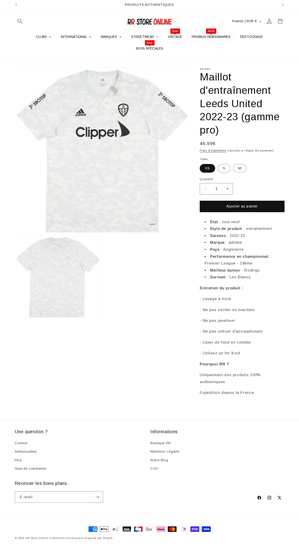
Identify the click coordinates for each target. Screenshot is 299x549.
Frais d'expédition (213, 150)
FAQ (18, 460)
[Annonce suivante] (283, 4)
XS (207, 168)
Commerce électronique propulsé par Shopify (81, 538)
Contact (21, 443)
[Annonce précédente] (16, 4)
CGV (154, 468)
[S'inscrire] (97, 497)
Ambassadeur (26, 451)
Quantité (206, 179)
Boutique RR (160, 443)
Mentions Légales (165, 451)
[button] (20, 21)
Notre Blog (159, 460)
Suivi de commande (30, 468)
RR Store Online (37, 538)
